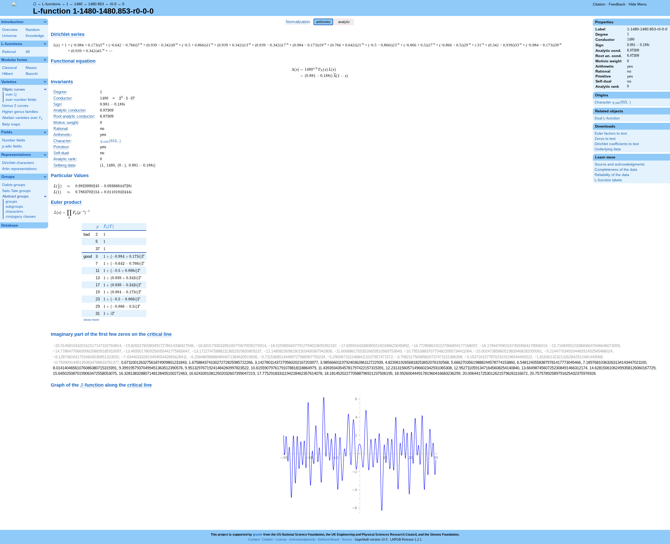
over (11, 94)
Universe (9, 36)
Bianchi (32, 74)
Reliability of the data (612, 175)
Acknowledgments (302, 539)
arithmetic (323, 22)
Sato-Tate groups (16, 191)
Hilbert (7, 74)
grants (258, 534)
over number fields (20, 100)
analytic (344, 22)
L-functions (51, 4)
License (281, 539)
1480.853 (96, 4)
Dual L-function (607, 118)
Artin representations (19, 169)
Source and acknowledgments (620, 164)
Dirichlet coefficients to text (617, 144)
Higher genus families (20, 112)
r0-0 (113, 4)
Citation (599, 4)
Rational (9, 52)
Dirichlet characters (18, 163)
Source (347, 539)
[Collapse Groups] (45, 177)
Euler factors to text (611, 133)
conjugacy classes (20, 216)
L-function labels (608, 180)
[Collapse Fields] (45, 132)
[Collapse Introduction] (45, 22)
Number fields (13, 140)
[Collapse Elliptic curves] (45, 89)
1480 (78, 4)
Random (33, 30)
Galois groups (13, 185)
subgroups (14, 206)
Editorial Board (328, 539)
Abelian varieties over (22, 117)
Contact (253, 539)
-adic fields (12, 146)
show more (91, 320)
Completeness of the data (616, 170)
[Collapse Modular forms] (45, 60)
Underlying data (608, 149)
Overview (10, 30)
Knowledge (35, 36)
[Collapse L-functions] (45, 44)
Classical (9, 68)
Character (613, 102)
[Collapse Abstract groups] (45, 196)
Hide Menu (638, 4)
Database (9, 225)
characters (14, 211)
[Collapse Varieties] (45, 82)
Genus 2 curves (15, 106)
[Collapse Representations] (45, 155)
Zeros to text (605, 139)
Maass (31, 68)
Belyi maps (11, 124)
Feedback (617, 4)
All (28, 52)
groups (11, 202)
